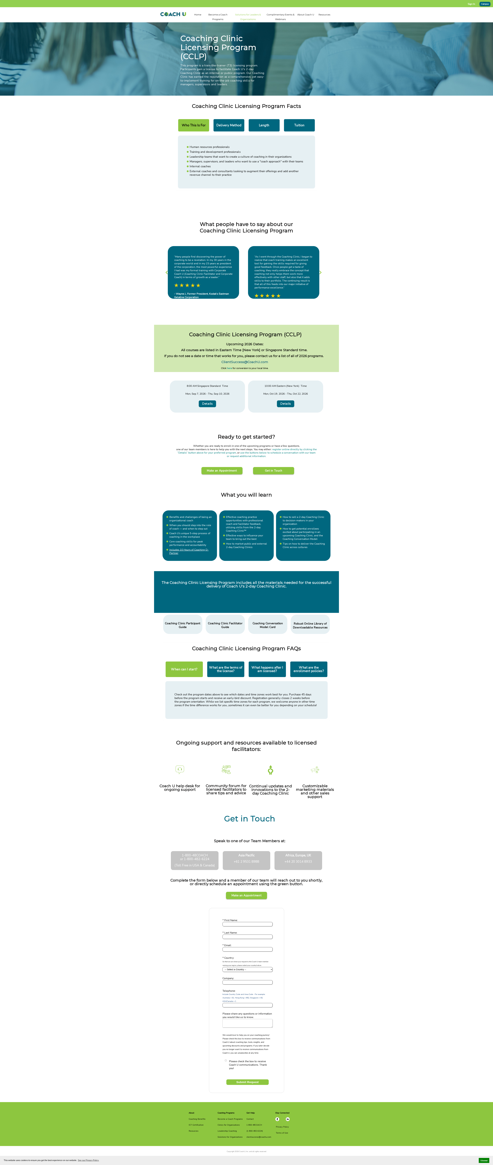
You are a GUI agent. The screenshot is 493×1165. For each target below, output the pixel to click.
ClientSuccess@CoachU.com (244, 362)
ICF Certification (196, 1125)
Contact (250, 1119)
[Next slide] (320, 273)
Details (207, 403)
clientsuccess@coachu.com (258, 1137)
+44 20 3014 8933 (298, 861)
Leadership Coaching (227, 1131)
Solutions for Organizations (230, 1137)
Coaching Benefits (197, 1119)
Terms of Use (282, 1133)
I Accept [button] (483, 1160)
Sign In (471, 4)
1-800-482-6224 (196, 859)
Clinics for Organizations (229, 1125)
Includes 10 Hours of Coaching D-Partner (189, 551)
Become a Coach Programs (230, 1119)
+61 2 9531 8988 (246, 861)
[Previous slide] (167, 273)
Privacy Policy (282, 1127)
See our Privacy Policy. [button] (88, 1160)
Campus (485, 4)
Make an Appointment (222, 471)
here (229, 368)
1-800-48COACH (195, 855)
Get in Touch (273, 471)
